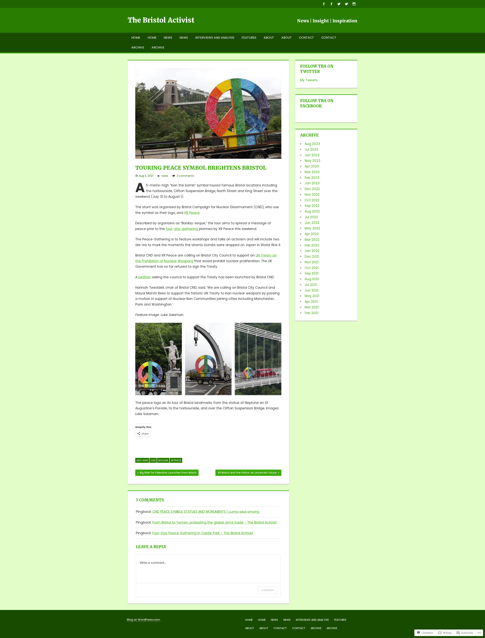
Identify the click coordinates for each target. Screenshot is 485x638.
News (168, 37)
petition (144, 277)
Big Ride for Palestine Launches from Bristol (165, 473)
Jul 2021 (311, 284)
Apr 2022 (312, 234)
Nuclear (163, 460)
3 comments (185, 176)
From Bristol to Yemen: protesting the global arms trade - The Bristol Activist (214, 522)
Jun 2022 (312, 222)
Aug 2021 (312, 279)
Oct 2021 (311, 268)
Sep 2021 (311, 273)
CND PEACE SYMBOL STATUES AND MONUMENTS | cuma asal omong (205, 511)
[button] (158, 359)
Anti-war (142, 460)
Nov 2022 (312, 194)
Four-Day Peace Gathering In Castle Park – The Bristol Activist (202, 533)
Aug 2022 (312, 211)
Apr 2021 (311, 301)
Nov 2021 (312, 262)
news (164, 176)
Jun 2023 (312, 155)
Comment (268, 590)
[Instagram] (354, 4)
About (269, 37)
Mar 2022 (312, 239)
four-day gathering (182, 229)
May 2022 (312, 228)
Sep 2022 (312, 205)
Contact (306, 37)
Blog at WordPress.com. (143, 620)
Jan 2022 (312, 251)
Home (135, 37)
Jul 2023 (311, 149)
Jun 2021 (311, 290)
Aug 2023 (312, 144)
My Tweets (308, 80)
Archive (137, 47)
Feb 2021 (311, 313)
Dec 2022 (312, 189)
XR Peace (191, 212)
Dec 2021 (312, 256)
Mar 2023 (312, 172)
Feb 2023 (312, 177)
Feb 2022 (312, 245)
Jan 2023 (312, 183)
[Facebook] (323, 4)
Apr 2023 (312, 166)
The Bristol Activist (161, 20)
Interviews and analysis (214, 37)
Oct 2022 (312, 200)
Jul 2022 (311, 217)
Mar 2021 (311, 307)
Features (249, 37)
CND (153, 460)
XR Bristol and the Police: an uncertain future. (246, 473)
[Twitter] (339, 4)
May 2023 (312, 160)
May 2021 (312, 296)
